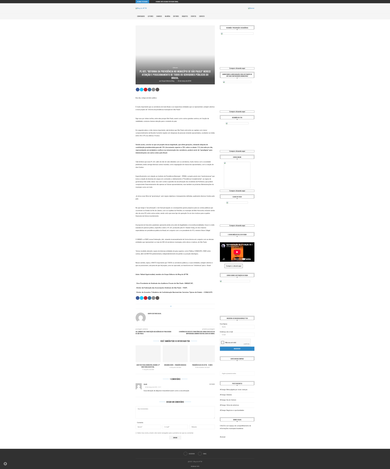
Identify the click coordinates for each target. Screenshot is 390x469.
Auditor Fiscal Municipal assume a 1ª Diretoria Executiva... (148, 366)
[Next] (154, 1)
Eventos (193, 16)
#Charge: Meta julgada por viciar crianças (167, 1)
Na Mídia (167, 16)
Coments (140, 423)
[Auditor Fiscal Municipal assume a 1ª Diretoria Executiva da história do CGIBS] (148, 353)
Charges (159, 16)
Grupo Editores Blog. (168, 81)
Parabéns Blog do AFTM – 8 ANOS (202, 365)
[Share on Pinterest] (145, 89)
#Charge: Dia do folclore (228, 400)
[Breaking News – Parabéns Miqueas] (175, 353)
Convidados (141, 16)
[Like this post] (172, 306)
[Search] (253, 16)
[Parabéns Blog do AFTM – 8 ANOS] (202, 353)
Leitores (150, 16)
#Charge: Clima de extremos (229, 405)
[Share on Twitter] (141, 89)
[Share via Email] (178, 306)
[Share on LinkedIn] (149, 89)
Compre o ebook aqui (233, 266)
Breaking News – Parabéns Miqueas (175, 365)
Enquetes (185, 16)
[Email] (253, 1)
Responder (212, 384)
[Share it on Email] (153, 89)
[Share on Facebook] (137, 89)
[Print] (157, 89)
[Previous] (151, 1)
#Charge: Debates (226, 395)
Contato (202, 16)
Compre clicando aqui (237, 68)
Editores (176, 16)
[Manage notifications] (5, 463)
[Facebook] (251, 1)
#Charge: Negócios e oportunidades (232, 410)
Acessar (222, 437)
